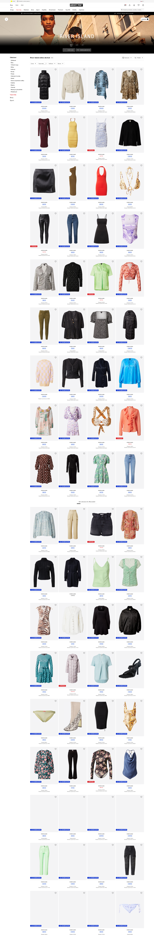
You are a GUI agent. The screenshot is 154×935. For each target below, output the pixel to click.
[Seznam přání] (139, 5)
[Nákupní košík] (143, 5)
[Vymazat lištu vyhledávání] (143, 9)
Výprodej (41, 63)
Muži (17, 5)
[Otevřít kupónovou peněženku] (125, 5)
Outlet (13, 1)
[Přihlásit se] (130, 5)
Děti (22, 5)
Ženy (11, 5)
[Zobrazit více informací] (44, 113)
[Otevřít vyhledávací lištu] (121, 9)
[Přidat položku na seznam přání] (55, 70)
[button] (127, 57)
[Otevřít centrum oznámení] (134, 5)
